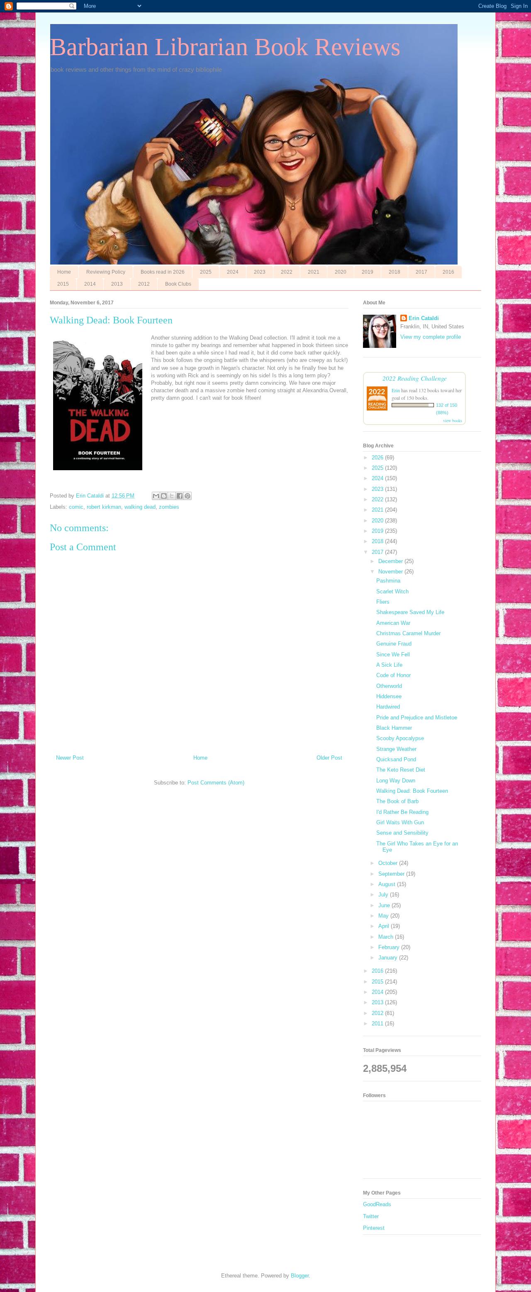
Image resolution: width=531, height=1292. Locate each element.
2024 (233, 272)
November (391, 571)
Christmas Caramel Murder (408, 633)
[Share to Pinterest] (187, 496)
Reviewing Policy (105, 272)
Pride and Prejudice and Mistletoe (416, 717)
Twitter (371, 1216)
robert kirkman (104, 507)
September (392, 874)
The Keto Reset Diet (400, 770)
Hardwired (388, 707)
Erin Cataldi (424, 318)
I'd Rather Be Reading (402, 812)
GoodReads (377, 1204)
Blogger (300, 1276)
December (391, 561)
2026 (378, 457)
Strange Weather (396, 749)
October (388, 863)
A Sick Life (389, 665)
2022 (286, 272)
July (384, 894)
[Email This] (156, 496)
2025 (206, 272)
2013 (117, 284)
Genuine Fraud (394, 644)
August (387, 884)
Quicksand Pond (396, 759)
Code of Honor (393, 675)
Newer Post (70, 758)
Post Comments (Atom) (216, 783)
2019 (367, 272)
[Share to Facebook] (179, 496)
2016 (448, 272)
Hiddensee (389, 696)
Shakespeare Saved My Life (410, 612)
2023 (260, 272)
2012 (144, 284)
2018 (394, 272)
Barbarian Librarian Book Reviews (225, 47)
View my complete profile (430, 337)
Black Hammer (394, 728)
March (386, 937)
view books (452, 420)
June (385, 905)
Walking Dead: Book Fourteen (412, 791)
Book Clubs (178, 284)
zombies (169, 507)
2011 (378, 1023)
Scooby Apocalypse (400, 738)
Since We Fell (393, 654)
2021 (313, 272)
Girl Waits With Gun (400, 822)
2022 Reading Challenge (414, 378)
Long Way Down (395, 780)
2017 (421, 272)
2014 (90, 284)
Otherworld (389, 686)
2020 (340, 272)
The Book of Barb (397, 801)
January (388, 957)
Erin (396, 390)
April (384, 926)
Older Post (329, 758)
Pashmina (388, 581)
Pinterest (374, 1228)
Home (64, 272)
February (389, 947)
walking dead (140, 507)
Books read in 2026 (163, 272)
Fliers (383, 602)
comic (76, 507)
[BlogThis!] (164, 496)
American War (393, 623)
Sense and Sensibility (402, 833)
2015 (63, 284)
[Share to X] (172, 496)
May (384, 916)
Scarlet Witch (392, 591)
